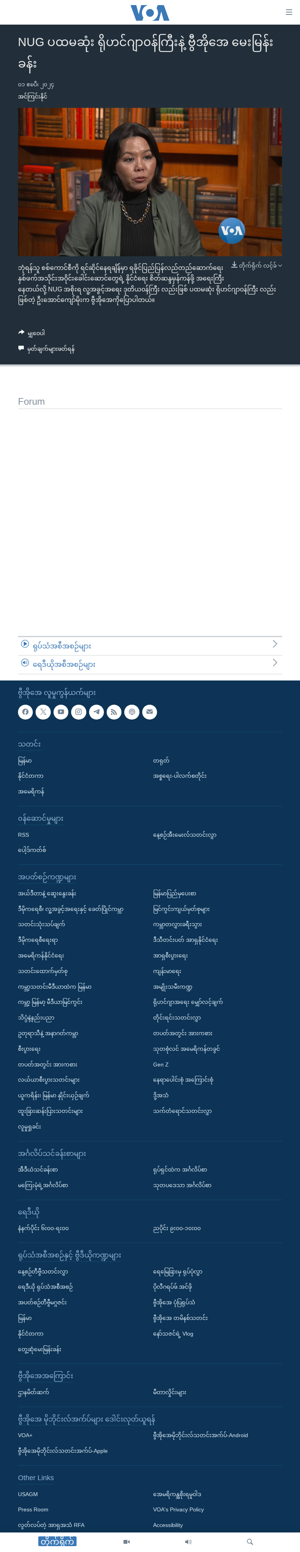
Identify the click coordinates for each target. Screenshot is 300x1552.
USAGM (28, 1494)
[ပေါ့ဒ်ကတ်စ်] (131, 711)
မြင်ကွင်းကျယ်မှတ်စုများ (181, 908)
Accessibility (168, 1525)
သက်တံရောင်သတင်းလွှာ (182, 1111)
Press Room (33, 1509)
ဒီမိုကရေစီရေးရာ (38, 940)
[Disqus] (150, 506)
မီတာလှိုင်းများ (169, 1392)
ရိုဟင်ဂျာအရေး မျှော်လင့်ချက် (188, 1002)
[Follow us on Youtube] (61, 711)
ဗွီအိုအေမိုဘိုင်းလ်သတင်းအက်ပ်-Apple (63, 1451)
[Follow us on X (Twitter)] (43, 711)
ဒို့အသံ (161, 1095)
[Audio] (188, 1542)
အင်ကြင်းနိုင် (32, 96)
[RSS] (114, 711)
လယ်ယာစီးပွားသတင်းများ (49, 1080)
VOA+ (25, 1435)
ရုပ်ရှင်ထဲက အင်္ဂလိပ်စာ (180, 1169)
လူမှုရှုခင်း (29, 1126)
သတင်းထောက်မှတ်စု (43, 971)
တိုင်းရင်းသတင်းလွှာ (177, 1017)
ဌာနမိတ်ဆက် (33, 1392)
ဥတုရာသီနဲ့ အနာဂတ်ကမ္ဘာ (48, 1033)
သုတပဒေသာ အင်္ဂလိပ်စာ (182, 1185)
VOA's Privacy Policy (178, 1509)
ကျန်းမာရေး (167, 971)
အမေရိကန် (31, 791)
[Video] (126, 1542)
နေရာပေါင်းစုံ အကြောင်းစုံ (183, 1080)
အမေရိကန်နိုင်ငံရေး (41, 955)
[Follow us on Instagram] (78, 711)
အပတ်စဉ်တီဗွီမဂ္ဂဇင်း (42, 1302)
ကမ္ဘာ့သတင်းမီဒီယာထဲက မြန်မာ (54, 986)
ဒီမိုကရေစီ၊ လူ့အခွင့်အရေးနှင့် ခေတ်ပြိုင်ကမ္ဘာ (70, 908)
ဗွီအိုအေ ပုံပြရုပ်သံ (174, 1302)
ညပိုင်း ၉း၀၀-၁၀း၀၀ (177, 1228)
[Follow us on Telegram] (96, 711)
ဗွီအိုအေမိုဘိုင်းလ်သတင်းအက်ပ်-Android (200, 1435)
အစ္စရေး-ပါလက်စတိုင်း (180, 776)
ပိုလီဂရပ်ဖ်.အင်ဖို (172, 1287)
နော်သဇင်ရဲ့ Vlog (173, 1334)
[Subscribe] (149, 711)
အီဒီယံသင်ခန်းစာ (38, 1169)
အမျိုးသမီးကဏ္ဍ (173, 986)
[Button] (31, 335)
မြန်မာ (25, 760)
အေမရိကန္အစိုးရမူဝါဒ (177, 1494)
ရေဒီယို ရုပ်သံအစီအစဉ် (45, 1287)
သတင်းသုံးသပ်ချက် (41, 924)
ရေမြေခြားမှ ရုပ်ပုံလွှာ (177, 1271)
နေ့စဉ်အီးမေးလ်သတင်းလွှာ (184, 834)
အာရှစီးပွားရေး (170, 955)
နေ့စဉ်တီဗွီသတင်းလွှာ (43, 1271)
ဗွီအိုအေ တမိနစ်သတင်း (180, 1318)
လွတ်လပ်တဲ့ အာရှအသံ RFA (51, 1525)
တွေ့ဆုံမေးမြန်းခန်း (39, 1349)
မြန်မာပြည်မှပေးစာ (174, 893)
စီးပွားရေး (29, 1049)
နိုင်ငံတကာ (30, 776)
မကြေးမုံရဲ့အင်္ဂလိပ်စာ (43, 1185)
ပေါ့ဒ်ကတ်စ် (32, 850)
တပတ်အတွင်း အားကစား (47, 1064)
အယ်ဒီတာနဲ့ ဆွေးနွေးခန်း (47, 893)
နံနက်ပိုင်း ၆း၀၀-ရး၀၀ (43, 1228)
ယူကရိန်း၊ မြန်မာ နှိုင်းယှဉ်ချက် (53, 1095)
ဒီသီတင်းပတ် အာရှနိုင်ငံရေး (185, 940)
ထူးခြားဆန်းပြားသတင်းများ (50, 1111)
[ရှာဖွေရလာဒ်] (250, 1542)
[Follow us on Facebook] (25, 711)
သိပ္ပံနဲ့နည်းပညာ (36, 1017)
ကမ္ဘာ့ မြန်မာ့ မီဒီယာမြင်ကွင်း (50, 1002)
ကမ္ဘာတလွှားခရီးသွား (177, 924)
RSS (23, 834)
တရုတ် (161, 760)
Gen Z (161, 1064)
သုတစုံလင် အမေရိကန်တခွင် (186, 1049)
